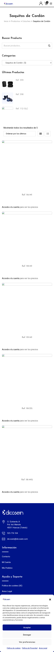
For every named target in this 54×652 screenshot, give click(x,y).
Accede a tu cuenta (10, 207)
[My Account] (41, 3)
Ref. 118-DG (27, 408)
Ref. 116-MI (27, 195)
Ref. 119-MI (27, 337)
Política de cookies (14, 648)
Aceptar (27, 627)
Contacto (6, 556)
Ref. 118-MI (27, 266)
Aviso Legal (43, 648)
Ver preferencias (27, 642)
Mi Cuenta (6, 562)
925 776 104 (12, 533)
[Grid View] (41, 133)
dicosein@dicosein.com (17, 539)
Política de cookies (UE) (12, 585)
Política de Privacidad (29, 648)
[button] (50, 599)
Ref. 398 (19, 94)
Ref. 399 (19, 80)
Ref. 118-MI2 (27, 480)
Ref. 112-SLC (22, 108)
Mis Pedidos (7, 568)
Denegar (27, 635)
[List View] (48, 133)
